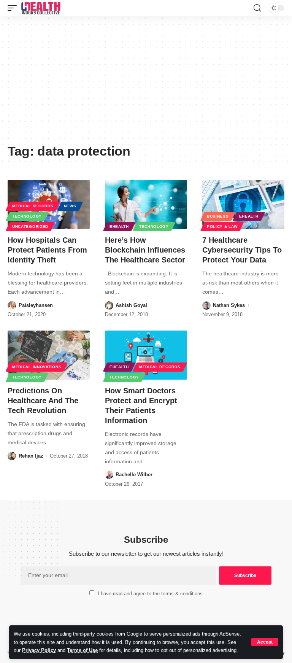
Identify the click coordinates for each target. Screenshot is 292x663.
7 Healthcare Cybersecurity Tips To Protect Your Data (242, 250)
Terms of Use (82, 650)
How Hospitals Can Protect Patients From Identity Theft (47, 250)
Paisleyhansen (36, 305)
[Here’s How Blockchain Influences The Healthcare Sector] (146, 204)
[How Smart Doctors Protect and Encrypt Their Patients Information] (146, 355)
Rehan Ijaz (31, 456)
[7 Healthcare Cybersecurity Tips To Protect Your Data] (243, 204)
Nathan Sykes (229, 305)
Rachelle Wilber (134, 474)
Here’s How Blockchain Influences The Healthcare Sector (145, 250)
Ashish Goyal (131, 305)
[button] (264, 642)
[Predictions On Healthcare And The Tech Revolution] (49, 355)
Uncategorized (30, 226)
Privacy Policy (39, 650)
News (70, 206)
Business (218, 216)
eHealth (119, 226)
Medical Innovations (36, 367)
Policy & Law (222, 226)
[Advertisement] (146, 82)
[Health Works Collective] (41, 8)
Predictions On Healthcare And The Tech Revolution (43, 400)
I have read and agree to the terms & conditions (150, 593)
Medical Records (33, 206)
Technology (27, 216)
